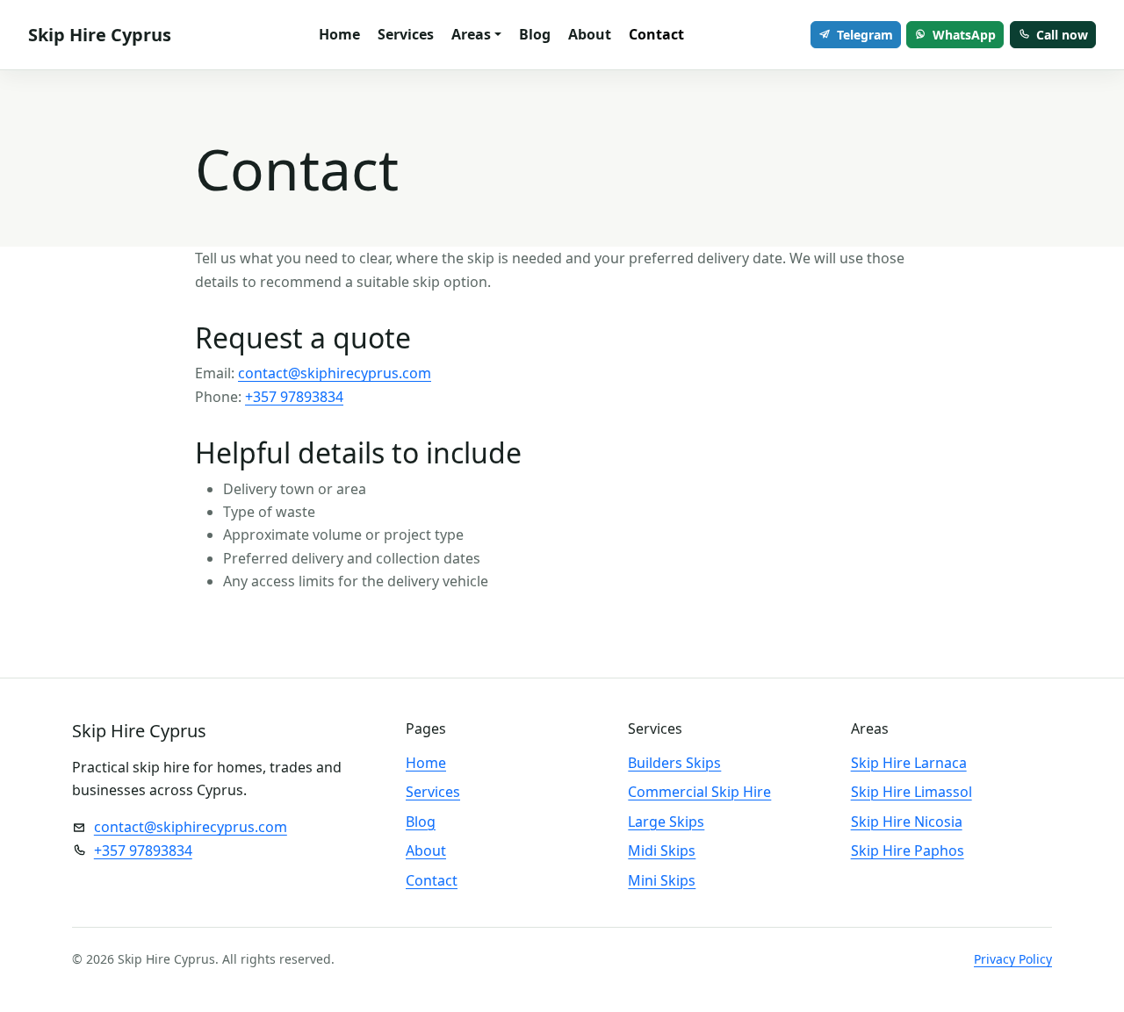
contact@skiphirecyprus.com (334, 373)
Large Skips (666, 821)
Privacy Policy (1013, 959)
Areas (471, 34)
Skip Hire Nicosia (906, 821)
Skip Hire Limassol (911, 791)
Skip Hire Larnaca (909, 762)
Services (406, 34)
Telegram (865, 34)
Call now (1062, 34)
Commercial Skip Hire (699, 791)
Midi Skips (661, 850)
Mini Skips (661, 880)
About (589, 34)
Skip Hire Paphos (907, 850)
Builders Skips (674, 762)
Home (339, 34)
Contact (656, 34)
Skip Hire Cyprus (99, 35)
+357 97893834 (294, 396)
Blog (535, 34)
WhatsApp (964, 34)
